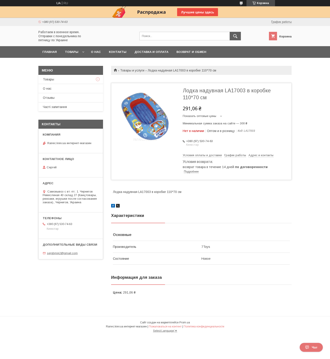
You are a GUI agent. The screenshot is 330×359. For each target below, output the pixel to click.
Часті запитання (55, 107)
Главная (49, 52)
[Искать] (235, 36)
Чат (314, 347)
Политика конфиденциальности (204, 326)
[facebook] (113, 206)
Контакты (117, 52)
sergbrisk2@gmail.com (62, 253)
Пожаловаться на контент (165, 326)
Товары (71, 52)
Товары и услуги (132, 70)
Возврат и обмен (191, 52)
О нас (96, 52)
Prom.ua (184, 322)
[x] (118, 206)
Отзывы (49, 97)
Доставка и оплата (151, 52)
